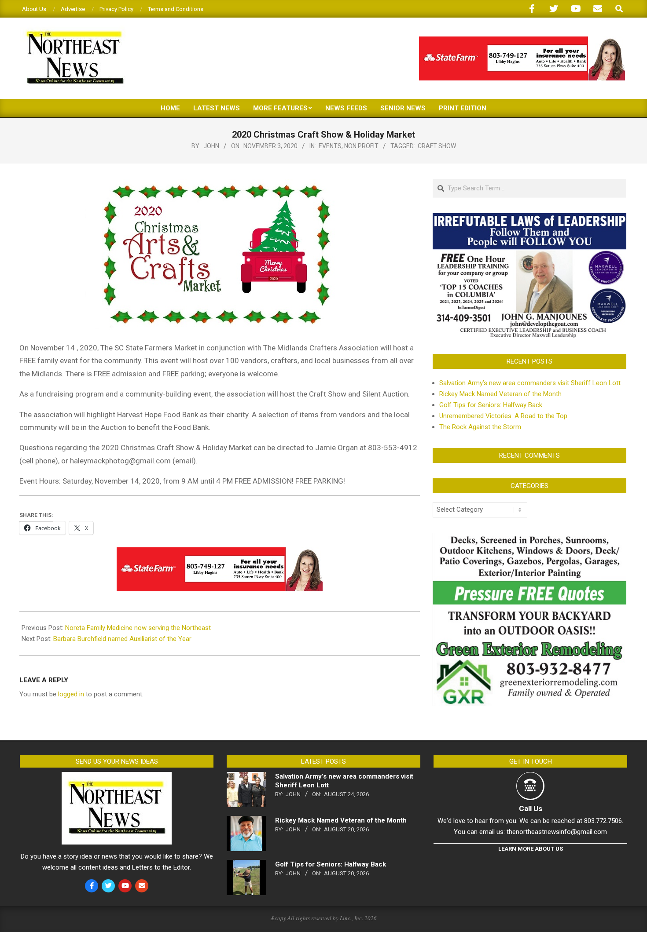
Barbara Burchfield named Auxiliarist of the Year (122, 639)
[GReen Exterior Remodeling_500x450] (529, 538)
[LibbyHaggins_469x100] (522, 40)
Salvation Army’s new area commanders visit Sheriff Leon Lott (530, 383)
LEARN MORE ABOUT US (530, 848)
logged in (71, 694)
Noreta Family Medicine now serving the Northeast (138, 628)
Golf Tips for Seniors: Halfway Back (490, 405)
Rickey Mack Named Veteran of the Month (500, 394)
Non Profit (361, 145)
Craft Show (437, 145)
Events (330, 145)
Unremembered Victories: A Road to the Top (503, 416)
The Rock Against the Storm (480, 427)
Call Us (530, 808)
